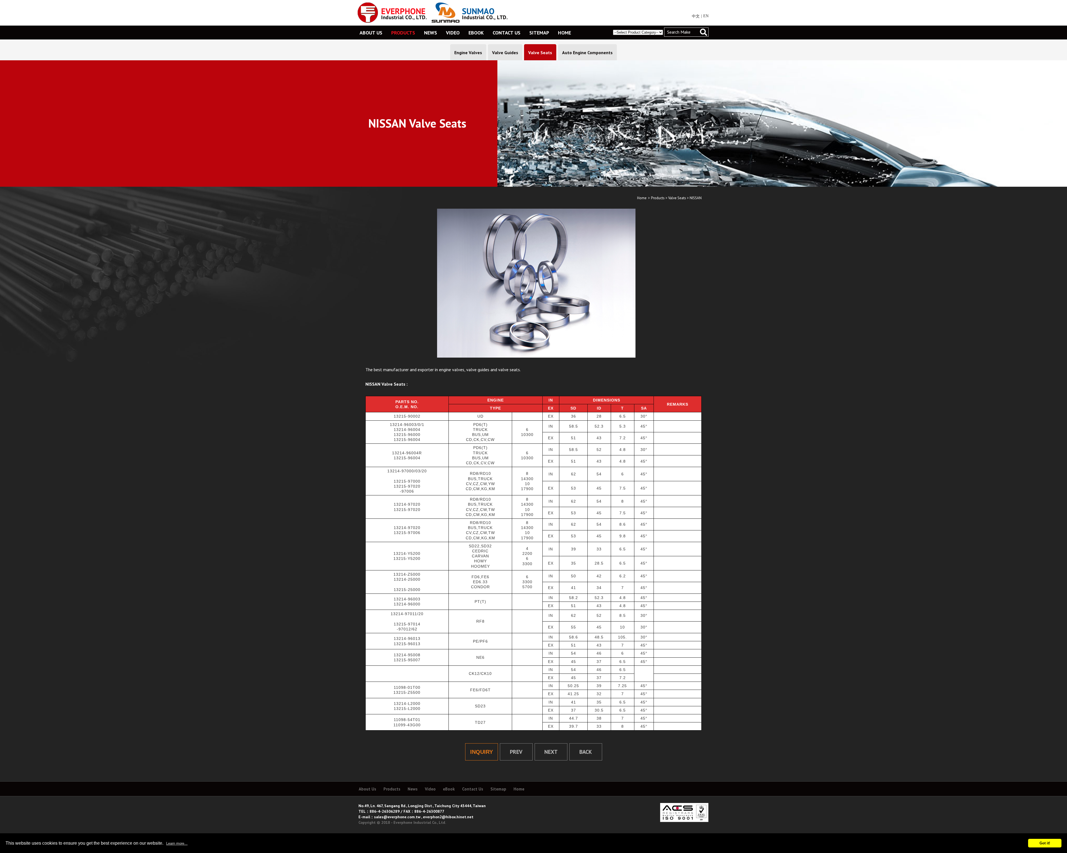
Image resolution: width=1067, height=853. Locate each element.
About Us (367, 789)
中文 (696, 16)
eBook (449, 789)
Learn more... (177, 843)
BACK (585, 751)
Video (430, 789)
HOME (564, 32)
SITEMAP (539, 32)
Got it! (1044, 843)
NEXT (551, 751)
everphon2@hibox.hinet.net (448, 816)
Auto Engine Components (587, 52)
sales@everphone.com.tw (397, 816)
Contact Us (472, 789)
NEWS (430, 32)
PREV (516, 751)
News (413, 789)
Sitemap (498, 789)
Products (658, 198)
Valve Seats (540, 52)
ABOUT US (371, 32)
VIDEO (453, 32)
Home (642, 198)
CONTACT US (506, 32)
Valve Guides (505, 52)
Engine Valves (468, 52)
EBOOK (476, 32)
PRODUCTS (403, 32)
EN (706, 16)
